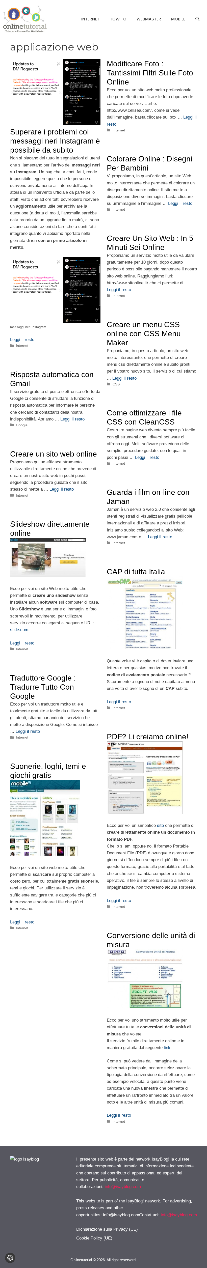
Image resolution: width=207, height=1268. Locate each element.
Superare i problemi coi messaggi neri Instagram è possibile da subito (55, 141)
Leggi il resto (22, 339)
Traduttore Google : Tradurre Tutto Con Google (43, 687)
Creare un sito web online (53, 454)
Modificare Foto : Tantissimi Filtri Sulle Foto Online (150, 73)
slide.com (19, 629)
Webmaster (149, 19)
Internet (90, 19)
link (167, 1047)
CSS (116, 384)
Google (22, 425)
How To (118, 19)
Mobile (178, 19)
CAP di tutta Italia (136, 572)
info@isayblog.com (123, 1186)
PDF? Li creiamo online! (147, 736)
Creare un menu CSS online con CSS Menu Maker (144, 333)
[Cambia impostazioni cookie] (10, 1258)
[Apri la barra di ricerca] (197, 19)
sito (160, 825)
